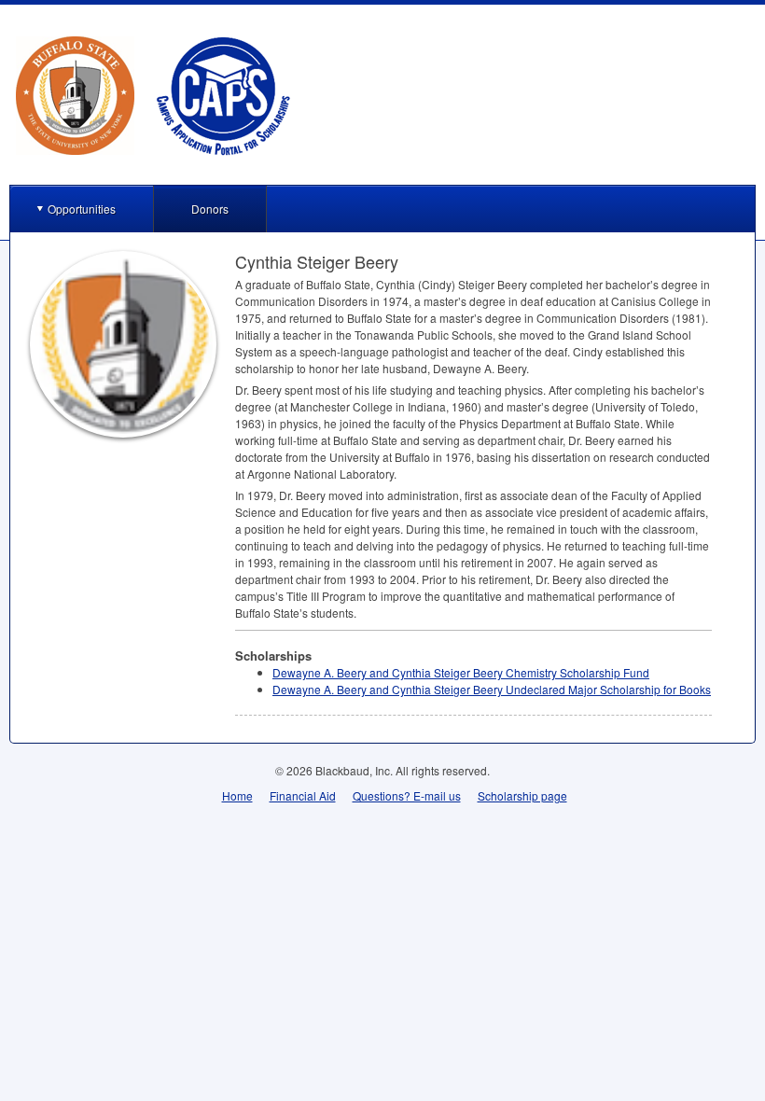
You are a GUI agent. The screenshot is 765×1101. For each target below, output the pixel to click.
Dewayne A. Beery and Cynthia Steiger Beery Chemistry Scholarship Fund (460, 672)
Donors (210, 208)
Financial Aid (303, 795)
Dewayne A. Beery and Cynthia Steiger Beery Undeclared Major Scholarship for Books (491, 689)
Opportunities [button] (82, 208)
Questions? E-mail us (407, 795)
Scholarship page (522, 795)
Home (237, 795)
